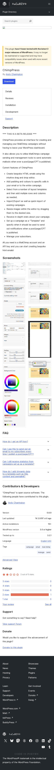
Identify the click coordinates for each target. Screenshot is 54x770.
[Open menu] (50, 4)
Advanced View (10, 560)
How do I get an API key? (15, 441)
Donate (33, 695)
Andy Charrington (14, 74)
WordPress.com (11, 708)
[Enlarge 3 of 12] (22, 352)
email (38, 547)
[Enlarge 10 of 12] (48, 363)
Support (9, 118)
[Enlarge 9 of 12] (48, 324)
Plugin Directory (10, 12)
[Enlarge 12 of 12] (48, 402)
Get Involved (34, 686)
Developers (8, 695)
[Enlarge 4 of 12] (48, 265)
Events (31, 690)
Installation (10, 105)
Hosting (6, 673)
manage (41, 552)
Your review (8, 604)
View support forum (12, 624)
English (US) (46, 541)
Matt (6, 713)
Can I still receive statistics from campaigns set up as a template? (18, 462)
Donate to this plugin (13, 647)
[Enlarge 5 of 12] (48, 271)
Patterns (32, 677)
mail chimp (46, 547)
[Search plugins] (30, 21)
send (48, 552)
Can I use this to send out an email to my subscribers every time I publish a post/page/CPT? (18, 451)
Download (9, 81)
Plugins (31, 673)
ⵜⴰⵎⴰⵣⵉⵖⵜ (14, 734)
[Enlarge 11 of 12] (48, 385)
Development (11, 112)
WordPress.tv (10, 700)
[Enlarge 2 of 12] (22, 280)
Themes (32, 668)
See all (48, 604)
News (5, 668)
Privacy (6, 677)
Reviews (9, 98)
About (5, 663)
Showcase (33, 663)
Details (8, 91)
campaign (30, 547)
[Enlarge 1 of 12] (22, 265)
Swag (32, 700)
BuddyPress (10, 722)
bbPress (8, 718)
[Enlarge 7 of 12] (48, 294)
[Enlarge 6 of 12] (48, 284)
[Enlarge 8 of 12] (48, 309)
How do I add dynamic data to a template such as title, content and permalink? (16, 474)
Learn (5, 686)
